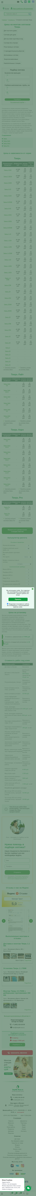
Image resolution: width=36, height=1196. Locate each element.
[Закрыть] (32, 589)
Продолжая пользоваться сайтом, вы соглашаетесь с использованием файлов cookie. (18, 605)
